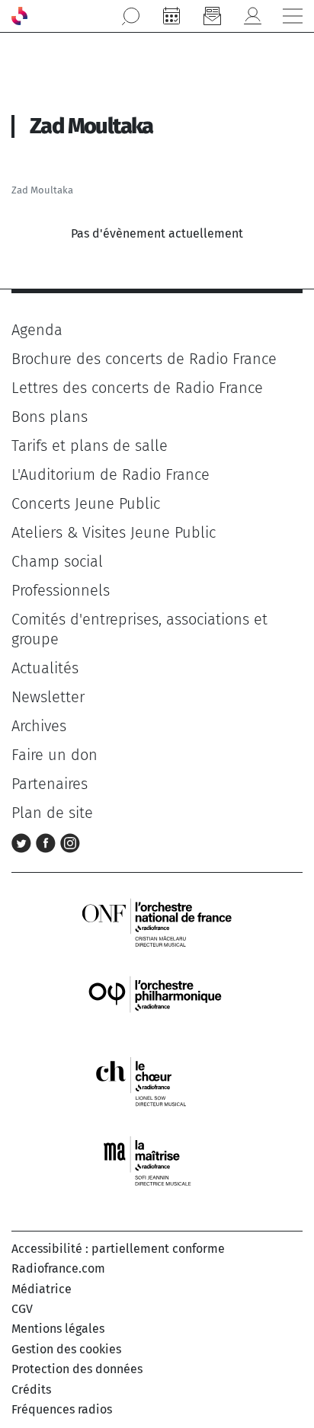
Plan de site (52, 812)
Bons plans (49, 416)
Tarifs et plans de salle (89, 445)
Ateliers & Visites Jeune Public (113, 532)
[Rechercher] (131, 16)
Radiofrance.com (58, 1268)
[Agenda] (171, 16)
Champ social (57, 561)
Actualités (44, 668)
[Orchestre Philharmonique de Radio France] (157, 1001)
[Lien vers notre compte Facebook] (48, 841)
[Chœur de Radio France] (157, 1081)
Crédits (31, 1389)
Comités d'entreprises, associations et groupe (139, 629)
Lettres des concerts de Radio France (137, 388)
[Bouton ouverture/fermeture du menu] (293, 16)
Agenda (36, 330)
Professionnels (60, 590)
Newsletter (48, 697)
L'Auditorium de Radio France (110, 474)
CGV (22, 1309)
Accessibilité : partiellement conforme (118, 1248)
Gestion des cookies (66, 1349)
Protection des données (77, 1369)
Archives (38, 726)
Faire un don (54, 755)
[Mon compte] (252, 16)
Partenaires (49, 784)
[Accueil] (19, 16)
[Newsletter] (212, 16)
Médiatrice (41, 1289)
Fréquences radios (61, 1409)
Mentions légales (57, 1328)
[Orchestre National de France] (157, 921)
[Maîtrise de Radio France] (157, 1161)
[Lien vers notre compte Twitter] (23, 841)
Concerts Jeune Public (85, 503)
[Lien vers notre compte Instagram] (70, 841)
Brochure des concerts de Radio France (144, 359)
